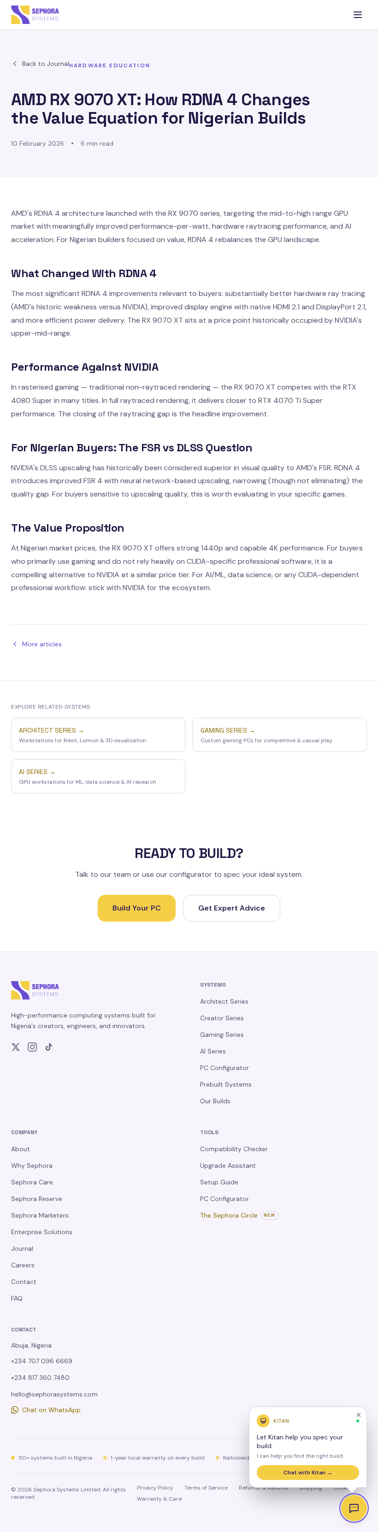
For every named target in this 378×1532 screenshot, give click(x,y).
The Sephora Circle (237, 1215)
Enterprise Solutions (41, 1232)
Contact (23, 1282)
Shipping (310, 1487)
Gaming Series (222, 1034)
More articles (42, 644)
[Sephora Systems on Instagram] (32, 1047)
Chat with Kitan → (308, 1472)
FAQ (17, 1298)
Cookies (343, 1487)
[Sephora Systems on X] (15, 1047)
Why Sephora (32, 1165)
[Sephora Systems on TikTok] (48, 1047)
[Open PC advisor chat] (354, 1508)
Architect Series (224, 1001)
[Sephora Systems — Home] (35, 15)
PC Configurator (224, 1068)
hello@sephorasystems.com (54, 1394)
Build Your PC (136, 908)
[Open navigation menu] (357, 15)
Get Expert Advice (231, 908)
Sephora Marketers (40, 1215)
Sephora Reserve (36, 1199)
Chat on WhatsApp (51, 1410)
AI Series (213, 1051)
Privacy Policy (155, 1487)
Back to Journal (45, 63)
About (20, 1149)
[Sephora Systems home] (35, 990)
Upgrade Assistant (228, 1165)
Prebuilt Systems (226, 1084)
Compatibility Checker (234, 1149)
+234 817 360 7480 (40, 1377)
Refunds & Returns (263, 1487)
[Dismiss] (358, 1415)
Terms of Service (206, 1487)
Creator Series (222, 1018)
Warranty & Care (159, 1498)
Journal (22, 1248)
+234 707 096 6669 (41, 1361)
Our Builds (215, 1101)
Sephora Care (32, 1182)
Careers (23, 1265)
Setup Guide (219, 1182)
